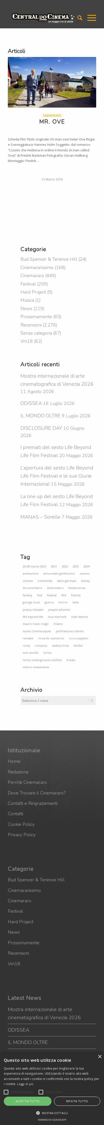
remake (28, 638)
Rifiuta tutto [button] (77, 1101)
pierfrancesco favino (70, 631)
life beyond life (33, 617)
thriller (78, 645)
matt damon (79, 617)
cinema (28, 581)
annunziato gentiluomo (59, 573)
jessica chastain (33, 609)
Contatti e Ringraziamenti (33, 803)
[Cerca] (77, 18)
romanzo (41, 645)
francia (76, 595)
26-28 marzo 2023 (34, 566)
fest (39, 595)
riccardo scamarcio (51, 638)
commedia (45, 581)
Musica (27, 300)
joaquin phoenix (59, 609)
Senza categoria (36, 333)
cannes (84, 573)
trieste (70, 660)
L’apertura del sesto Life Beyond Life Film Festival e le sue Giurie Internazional (56, 475)
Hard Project (33, 292)
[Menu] (89, 18)
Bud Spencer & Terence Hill (48, 259)
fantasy (27, 595)
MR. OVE (52, 122)
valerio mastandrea (36, 667)
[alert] (52, 1088)
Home (14, 761)
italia (75, 602)
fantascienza (76, 588)
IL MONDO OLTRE (40, 415)
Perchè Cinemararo (27, 782)
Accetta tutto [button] (27, 1101)
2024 (87, 566)
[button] (6, 1092)
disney (85, 581)
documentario (32, 588)
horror (63, 602)
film (63, 595)
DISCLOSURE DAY (41, 428)
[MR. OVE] (52, 82)
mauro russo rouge (36, 624)
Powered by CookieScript (52, 1119)
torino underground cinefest (42, 660)
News (26, 308)
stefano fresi (60, 645)
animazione (31, 573)
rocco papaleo (78, 638)
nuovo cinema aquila (37, 631)
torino (47, 652)
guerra (49, 602)
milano (58, 624)
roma (26, 645)
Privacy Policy (22, 835)
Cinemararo (52, 115)
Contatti (15, 814)
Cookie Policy (21, 824)
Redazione (18, 772)
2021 (54, 566)
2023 (76, 566)
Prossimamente (36, 317)
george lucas (31, 602)
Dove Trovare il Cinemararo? (36, 793)
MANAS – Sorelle (40, 517)
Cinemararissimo (37, 267)
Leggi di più (25, 1084)
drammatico (55, 588)
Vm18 (26, 341)
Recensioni (31, 325)
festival (52, 595)
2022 (65, 566)
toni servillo (31, 652)
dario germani (66, 581)
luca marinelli (57, 617)
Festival (28, 284)
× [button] (99, 1057)
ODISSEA (31, 403)
